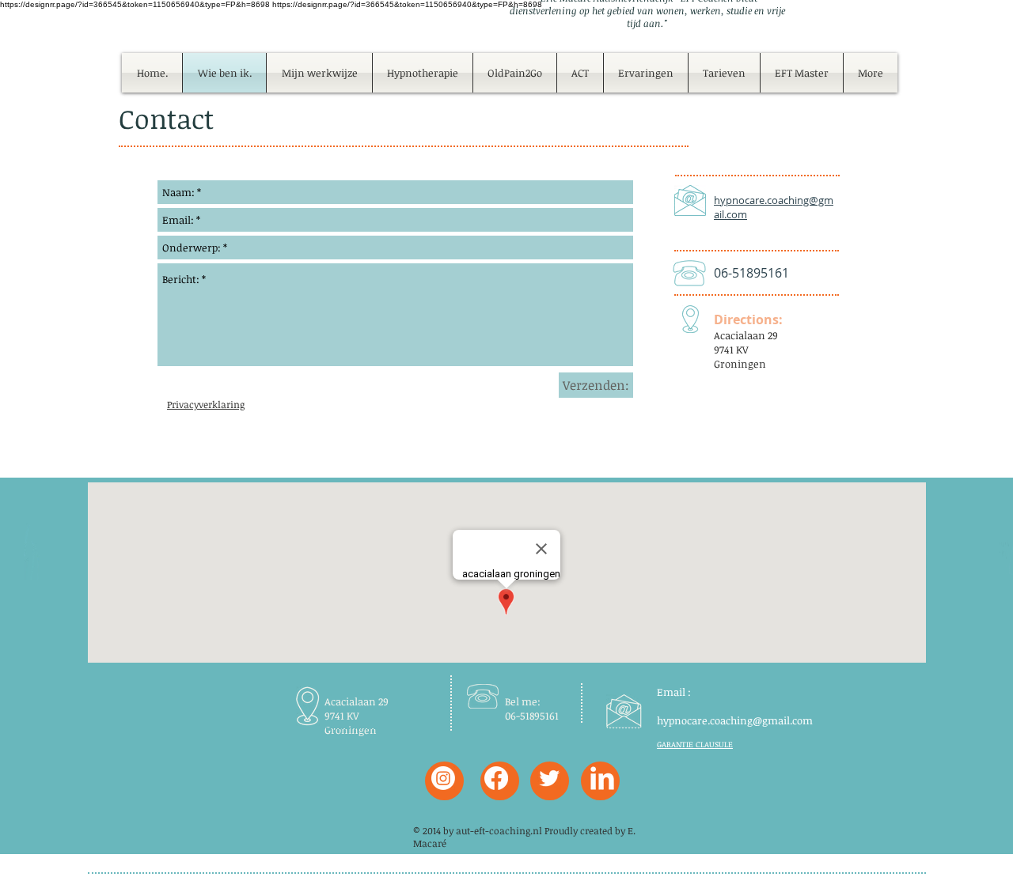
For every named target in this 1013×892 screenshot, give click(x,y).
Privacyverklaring (206, 404)
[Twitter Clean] (549, 778)
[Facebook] (496, 778)
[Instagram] (443, 778)
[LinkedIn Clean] (602, 778)
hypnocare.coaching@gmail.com (735, 720)
